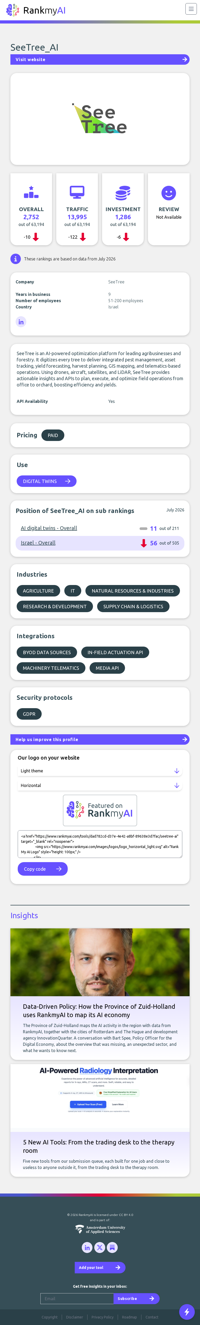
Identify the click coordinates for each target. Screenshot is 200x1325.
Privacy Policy (103, 1317)
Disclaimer (74, 1317)
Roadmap (129, 1317)
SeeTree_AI (34, 47)
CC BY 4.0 (126, 1214)
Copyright (50, 1317)
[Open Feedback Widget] (187, 1312)
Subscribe (127, 1299)
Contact (152, 1317)
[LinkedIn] (21, 322)
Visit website (30, 59)
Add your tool (91, 1268)
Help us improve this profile (47, 739)
